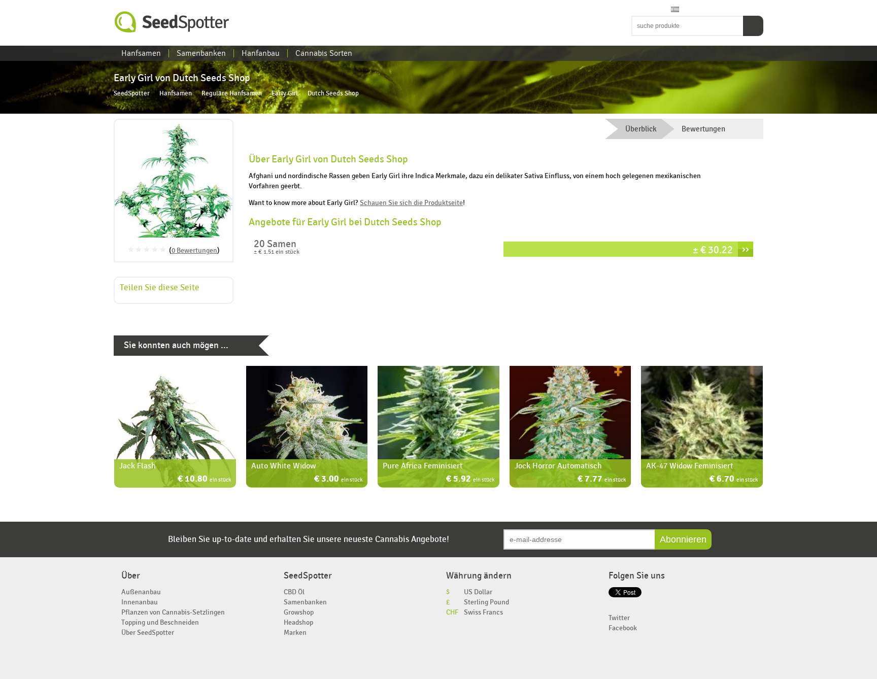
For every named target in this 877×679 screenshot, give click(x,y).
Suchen (753, 26)
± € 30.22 (713, 250)
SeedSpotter (172, 22)
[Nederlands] (646, 10)
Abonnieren (683, 539)
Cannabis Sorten (323, 53)
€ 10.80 (204, 480)
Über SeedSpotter (147, 632)
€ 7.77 (602, 480)
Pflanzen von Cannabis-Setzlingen (173, 612)
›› (745, 249)
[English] (636, 10)
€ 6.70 (734, 480)
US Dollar (478, 592)
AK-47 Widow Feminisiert (689, 465)
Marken (295, 632)
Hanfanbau (261, 53)
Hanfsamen (141, 53)
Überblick (640, 128)
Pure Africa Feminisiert (423, 465)
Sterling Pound (486, 602)
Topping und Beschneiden (160, 622)
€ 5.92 (470, 480)
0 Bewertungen (194, 250)
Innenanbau (139, 602)
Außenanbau (141, 592)
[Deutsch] (665, 10)
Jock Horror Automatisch (558, 465)
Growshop (299, 612)
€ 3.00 (338, 480)
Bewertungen (703, 128)
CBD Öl (294, 592)
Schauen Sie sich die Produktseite (411, 202)
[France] (656, 10)
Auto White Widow (283, 465)
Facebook (623, 628)
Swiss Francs (483, 612)
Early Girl (285, 93)
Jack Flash (137, 465)
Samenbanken (201, 53)
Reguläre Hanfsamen (231, 93)
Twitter (619, 618)
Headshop (298, 622)
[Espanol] (675, 10)
